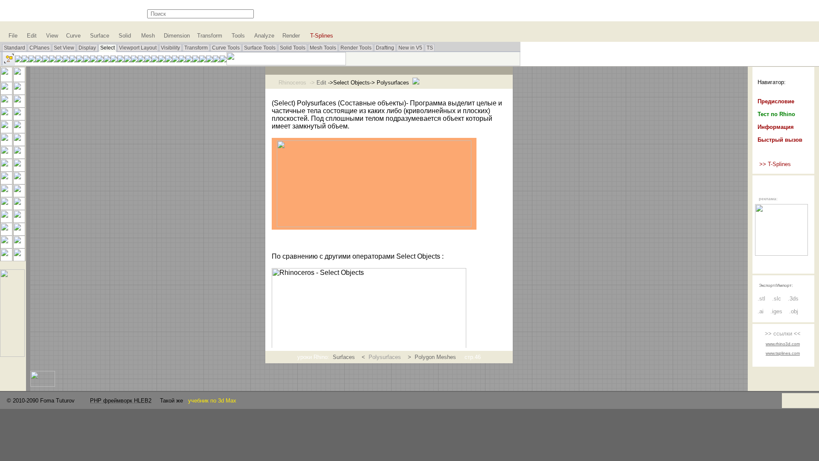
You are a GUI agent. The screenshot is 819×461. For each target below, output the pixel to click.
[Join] (6, 182)
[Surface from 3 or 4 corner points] (6, 143)
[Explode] (19, 182)
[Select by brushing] (209, 60)
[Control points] (19, 220)
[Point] (19, 79)
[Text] (6, 233)
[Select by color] (66, 60)
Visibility (170, 48)
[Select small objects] (216, 60)
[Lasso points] (161, 60)
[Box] (6, 156)
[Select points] (79, 60)
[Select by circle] (195, 60)
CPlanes (39, 48)
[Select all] (8, 63)
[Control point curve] (19, 92)
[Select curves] (154, 60)
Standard (14, 48)
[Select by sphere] (182, 60)
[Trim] (6, 194)
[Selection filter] (223, 60)
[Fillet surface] (19, 143)
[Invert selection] (25, 60)
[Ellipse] (19, 105)
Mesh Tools (323, 48)
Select (107, 48)
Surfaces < (351, 357)
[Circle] (6, 105)
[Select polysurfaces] (134, 60)
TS (430, 48)
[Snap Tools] (12, 354)
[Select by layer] (73, 60)
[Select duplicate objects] (59, 60)
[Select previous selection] (38, 60)
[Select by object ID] (52, 60)
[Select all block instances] (93, 60)
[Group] (6, 207)
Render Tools (356, 48)
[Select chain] (168, 60)
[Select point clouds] (86, 60)
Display (87, 48)
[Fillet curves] (19, 130)
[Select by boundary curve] (202, 60)
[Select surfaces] (141, 60)
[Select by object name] (45, 60)
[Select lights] (100, 60)
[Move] (19, 233)
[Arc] (6, 118)
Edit (321, 82)
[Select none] (18, 60)
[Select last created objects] (32, 60)
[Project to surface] (6, 169)
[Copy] (6, 246)
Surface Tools (260, 48)
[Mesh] (19, 169)
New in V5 (410, 48)
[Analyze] (19, 259)
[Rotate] (19, 246)
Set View (64, 48)
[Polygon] (6, 130)
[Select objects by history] (175, 60)
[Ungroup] (19, 207)
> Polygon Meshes (431, 357)
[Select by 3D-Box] (189, 60)
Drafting (385, 48)
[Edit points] (6, 220)
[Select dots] (127, 60)
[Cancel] (6, 79)
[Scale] (6, 259)
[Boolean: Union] (19, 156)
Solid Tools (292, 48)
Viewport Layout (138, 48)
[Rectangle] (19, 118)
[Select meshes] (148, 60)
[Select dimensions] (107, 60)
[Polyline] (6, 92)
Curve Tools (226, 48)
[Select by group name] (120, 60)
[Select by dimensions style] (113, 60)
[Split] (19, 194)
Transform (196, 48)
